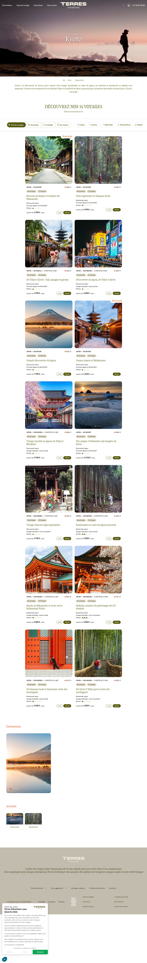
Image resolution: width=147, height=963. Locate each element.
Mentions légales (88, 897)
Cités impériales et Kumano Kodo (93, 195)
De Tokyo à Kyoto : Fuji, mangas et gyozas (47, 279)
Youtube (61, 902)
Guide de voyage (88, 906)
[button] (4, 959)
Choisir (25, 952)
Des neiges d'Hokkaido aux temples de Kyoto (96, 442)
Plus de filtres (125, 125)
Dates (82, 125)
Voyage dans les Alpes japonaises (43, 524)
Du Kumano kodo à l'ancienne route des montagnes (46, 690)
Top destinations (37, 888)
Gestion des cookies (121, 906)
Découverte (14, 827)
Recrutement (119, 902)
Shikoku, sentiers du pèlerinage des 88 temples (96, 607)
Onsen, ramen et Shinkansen (91, 360)
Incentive (112, 888)
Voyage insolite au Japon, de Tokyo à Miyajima (44, 442)
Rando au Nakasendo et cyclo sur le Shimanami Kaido (44, 607)
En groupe (35, 125)
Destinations (7, 5)
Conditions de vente (121, 897)
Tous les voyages (17, 125)
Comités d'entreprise (97, 888)
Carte (59, 213)
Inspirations (38, 5)
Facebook (41, 902)
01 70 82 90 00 (139, 5)
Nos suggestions (57, 888)
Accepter (40, 952)
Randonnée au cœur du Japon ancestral (96, 524)
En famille (49, 125)
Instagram (51, 902)
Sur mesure (64, 125)
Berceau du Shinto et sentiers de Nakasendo (43, 197)
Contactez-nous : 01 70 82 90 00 (19, 902)
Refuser (10, 952)
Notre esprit (52, 5)
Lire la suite (73, 92)
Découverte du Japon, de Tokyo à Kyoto (96, 279)
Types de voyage (22, 5)
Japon (16, 788)
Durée (94, 125)
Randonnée (33, 827)
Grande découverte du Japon (41, 360)
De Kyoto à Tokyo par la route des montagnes (93, 690)
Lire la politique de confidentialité (14, 945)
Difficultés (109, 125)
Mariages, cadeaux (78, 888)
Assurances (86, 902)
